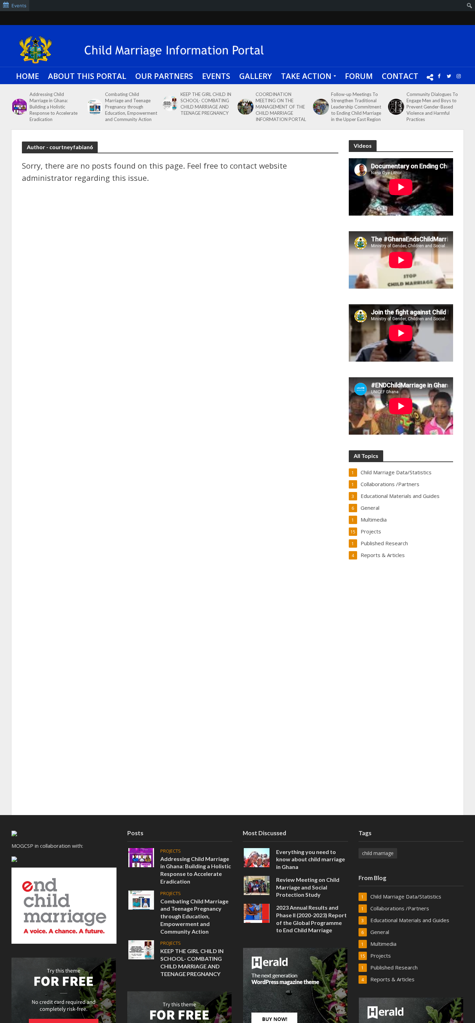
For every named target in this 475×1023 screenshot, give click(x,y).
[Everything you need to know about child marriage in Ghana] (256, 856)
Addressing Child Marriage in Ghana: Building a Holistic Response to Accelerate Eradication (54, 106)
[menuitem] (469, 5)
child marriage (378, 853)
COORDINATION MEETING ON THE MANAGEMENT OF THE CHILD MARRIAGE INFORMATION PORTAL (281, 106)
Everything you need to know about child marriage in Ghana (310, 859)
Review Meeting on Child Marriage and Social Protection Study (307, 887)
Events (216, 76)
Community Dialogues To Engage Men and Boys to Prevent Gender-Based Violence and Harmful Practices (432, 106)
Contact (400, 76)
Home (27, 76)
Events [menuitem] (18, 5)
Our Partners (164, 76)
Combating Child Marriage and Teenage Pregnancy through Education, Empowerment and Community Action (131, 106)
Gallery (255, 76)
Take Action (306, 76)
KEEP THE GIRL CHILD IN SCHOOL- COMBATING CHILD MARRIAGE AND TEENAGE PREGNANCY (205, 103)
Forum (359, 76)
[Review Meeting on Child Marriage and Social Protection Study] (256, 884)
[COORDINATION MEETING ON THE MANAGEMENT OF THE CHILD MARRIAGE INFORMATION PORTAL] (245, 107)
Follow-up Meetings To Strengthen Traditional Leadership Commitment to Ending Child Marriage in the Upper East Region (356, 106)
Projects (170, 851)
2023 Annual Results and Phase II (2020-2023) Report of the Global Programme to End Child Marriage (311, 918)
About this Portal (87, 76)
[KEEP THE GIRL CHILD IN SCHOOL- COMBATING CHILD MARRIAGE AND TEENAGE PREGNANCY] (169, 104)
